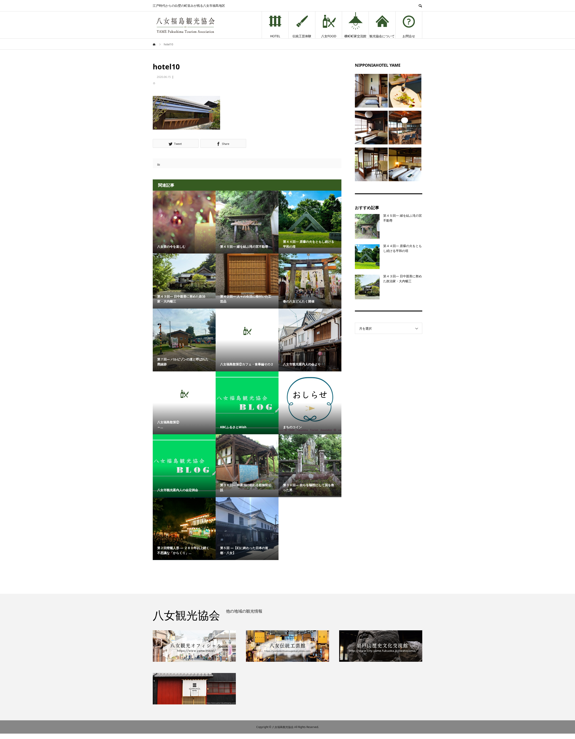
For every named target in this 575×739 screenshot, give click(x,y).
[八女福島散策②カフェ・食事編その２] (247, 331)
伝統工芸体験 (301, 36)
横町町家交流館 (355, 36)
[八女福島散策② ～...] (184, 393)
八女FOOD (328, 36)
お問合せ (408, 36)
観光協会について (382, 36)
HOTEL (275, 36)
